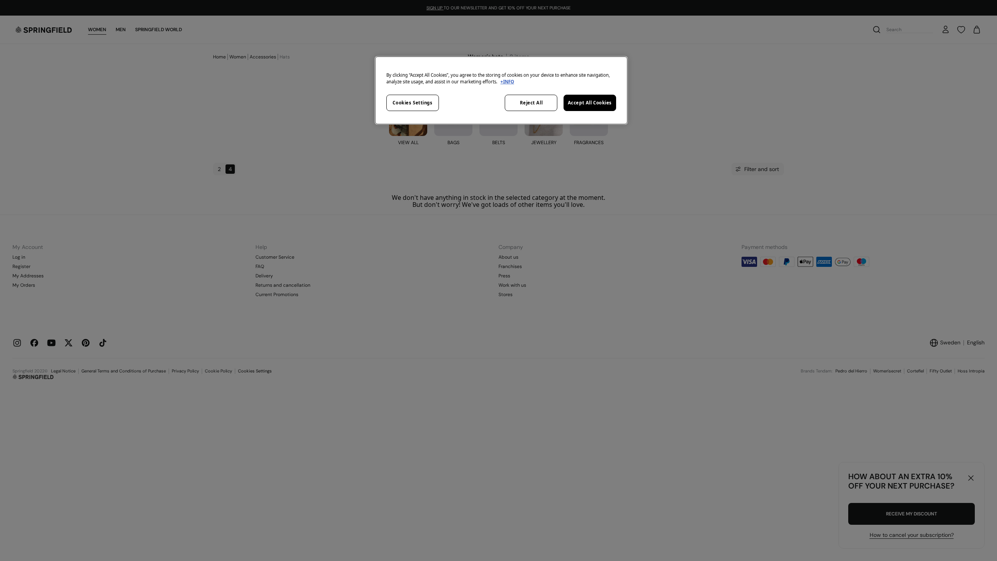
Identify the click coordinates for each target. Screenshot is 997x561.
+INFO (507, 82)
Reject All (531, 103)
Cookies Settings (412, 103)
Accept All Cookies (590, 103)
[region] (501, 90)
